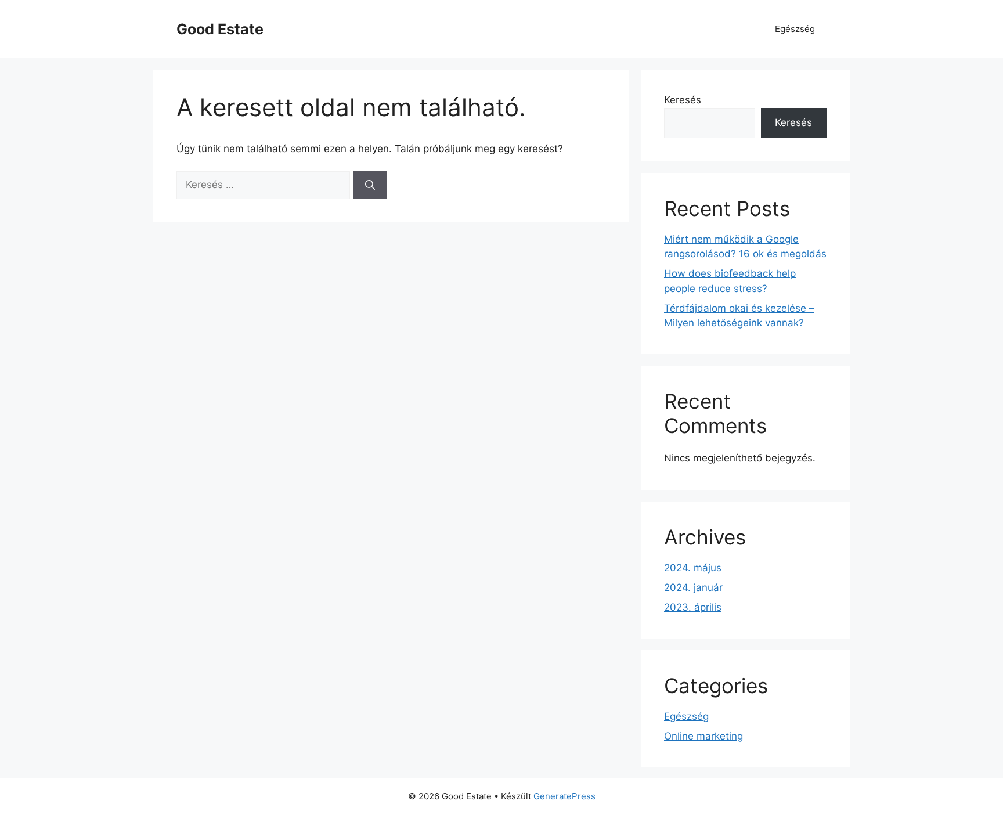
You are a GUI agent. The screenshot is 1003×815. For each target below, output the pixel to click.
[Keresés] (370, 185)
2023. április (692, 607)
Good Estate (220, 29)
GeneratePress (564, 796)
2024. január (693, 587)
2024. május (692, 568)
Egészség (795, 28)
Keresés (682, 100)
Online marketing (703, 736)
